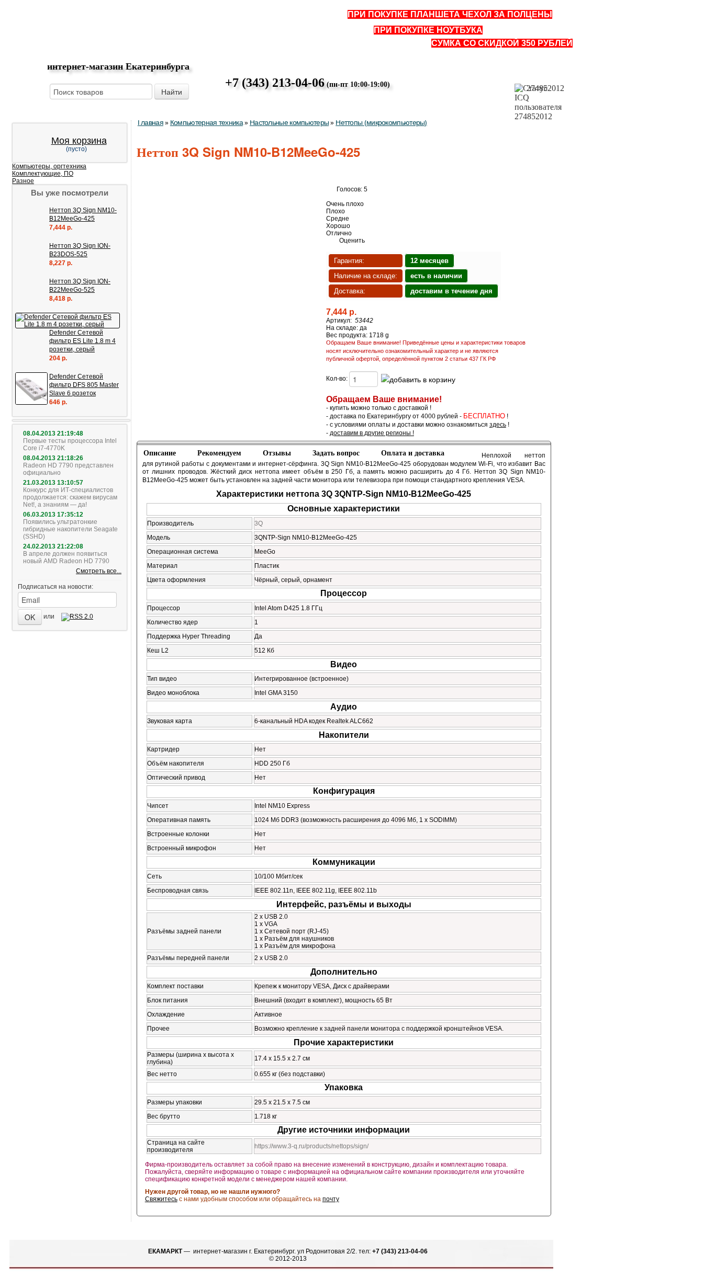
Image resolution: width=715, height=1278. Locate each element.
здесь (497, 424)
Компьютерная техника (206, 122)
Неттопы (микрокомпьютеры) (381, 122)
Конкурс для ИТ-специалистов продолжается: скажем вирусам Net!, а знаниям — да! (70, 497)
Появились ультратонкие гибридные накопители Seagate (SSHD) (70, 529)
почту (330, 1199)
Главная (150, 122)
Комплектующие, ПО (42, 173)
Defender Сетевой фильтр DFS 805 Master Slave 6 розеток (84, 385)
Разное (23, 181)
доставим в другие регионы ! (372, 433)
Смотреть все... (98, 571)
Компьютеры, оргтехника (49, 166)
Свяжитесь (161, 1199)
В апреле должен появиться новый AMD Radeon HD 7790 (66, 557)
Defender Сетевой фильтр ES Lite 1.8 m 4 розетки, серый (82, 341)
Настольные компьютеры (289, 122)
